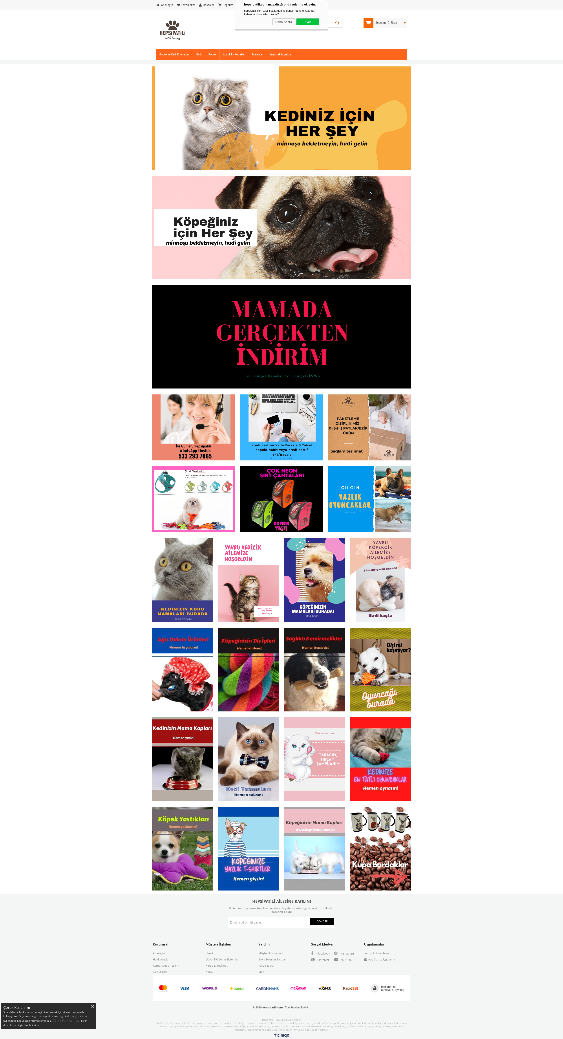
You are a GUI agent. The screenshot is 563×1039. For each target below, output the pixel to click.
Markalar (257, 54)
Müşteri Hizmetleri (270, 953)
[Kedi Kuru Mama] (182, 580)
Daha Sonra (283, 22)
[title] (314, 849)
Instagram (347, 953)
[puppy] (380, 580)
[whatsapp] (193, 428)
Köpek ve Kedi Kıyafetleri (174, 54)
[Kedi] (281, 118)
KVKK (209, 972)
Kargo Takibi (266, 966)
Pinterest (323, 960)
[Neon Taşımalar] (281, 500)
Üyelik (210, 953)
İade (261, 972)
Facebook (323, 953)
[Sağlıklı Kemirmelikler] (314, 670)
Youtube (346, 960)
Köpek (212, 54)
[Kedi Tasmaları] (248, 760)
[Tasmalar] (193, 500)
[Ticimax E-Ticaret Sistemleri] (281, 1036)
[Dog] (281, 228)
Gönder (322, 921)
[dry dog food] (314, 580)
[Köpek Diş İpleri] (248, 670)
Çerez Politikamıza (66, 1020)
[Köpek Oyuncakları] (380, 670)
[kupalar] (380, 849)
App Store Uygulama (381, 959)
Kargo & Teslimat (217, 966)
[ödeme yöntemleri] (281, 428)
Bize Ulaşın (160, 972)
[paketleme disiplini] (369, 428)
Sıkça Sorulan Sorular (272, 959)
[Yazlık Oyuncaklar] (369, 500)
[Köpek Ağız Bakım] (182, 670)
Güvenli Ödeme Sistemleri (222, 959)
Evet (308, 22)
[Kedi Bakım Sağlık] (314, 760)
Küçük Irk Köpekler (234, 54)
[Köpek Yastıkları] (182, 849)
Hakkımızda (160, 959)
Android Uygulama (377, 953)
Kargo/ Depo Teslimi (166, 966)
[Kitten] (248, 580)
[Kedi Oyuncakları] (380, 760)
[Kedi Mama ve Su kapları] (182, 760)
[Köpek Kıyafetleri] (248, 849)
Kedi (199, 54)
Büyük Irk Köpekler (281, 54)
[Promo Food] (281, 337)
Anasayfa (159, 953)
